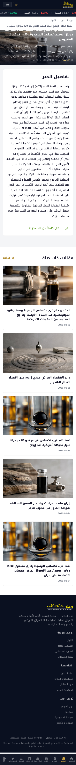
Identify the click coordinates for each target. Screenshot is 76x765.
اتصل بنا (69, 712)
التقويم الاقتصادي (64, 651)
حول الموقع (67, 706)
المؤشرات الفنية (65, 690)
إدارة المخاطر (66, 684)
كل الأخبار (8, 258)
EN (7, 4)
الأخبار (53, 20)
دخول (17, 4)
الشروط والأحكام (65, 723)
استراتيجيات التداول (63, 679)
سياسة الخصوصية (64, 717)
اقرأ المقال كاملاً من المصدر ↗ (49, 228)
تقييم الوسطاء (65, 657)
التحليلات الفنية (65, 646)
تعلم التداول (67, 673)
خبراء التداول (67, 20)
